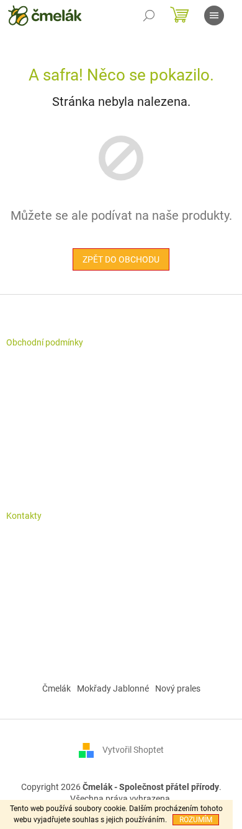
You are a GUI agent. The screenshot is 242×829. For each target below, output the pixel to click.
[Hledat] (149, 15)
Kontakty (24, 516)
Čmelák (56, 688)
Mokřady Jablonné (113, 688)
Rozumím (195, 819)
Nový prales (177, 688)
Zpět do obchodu (121, 259)
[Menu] (214, 15)
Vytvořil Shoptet (133, 750)
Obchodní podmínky (44, 342)
